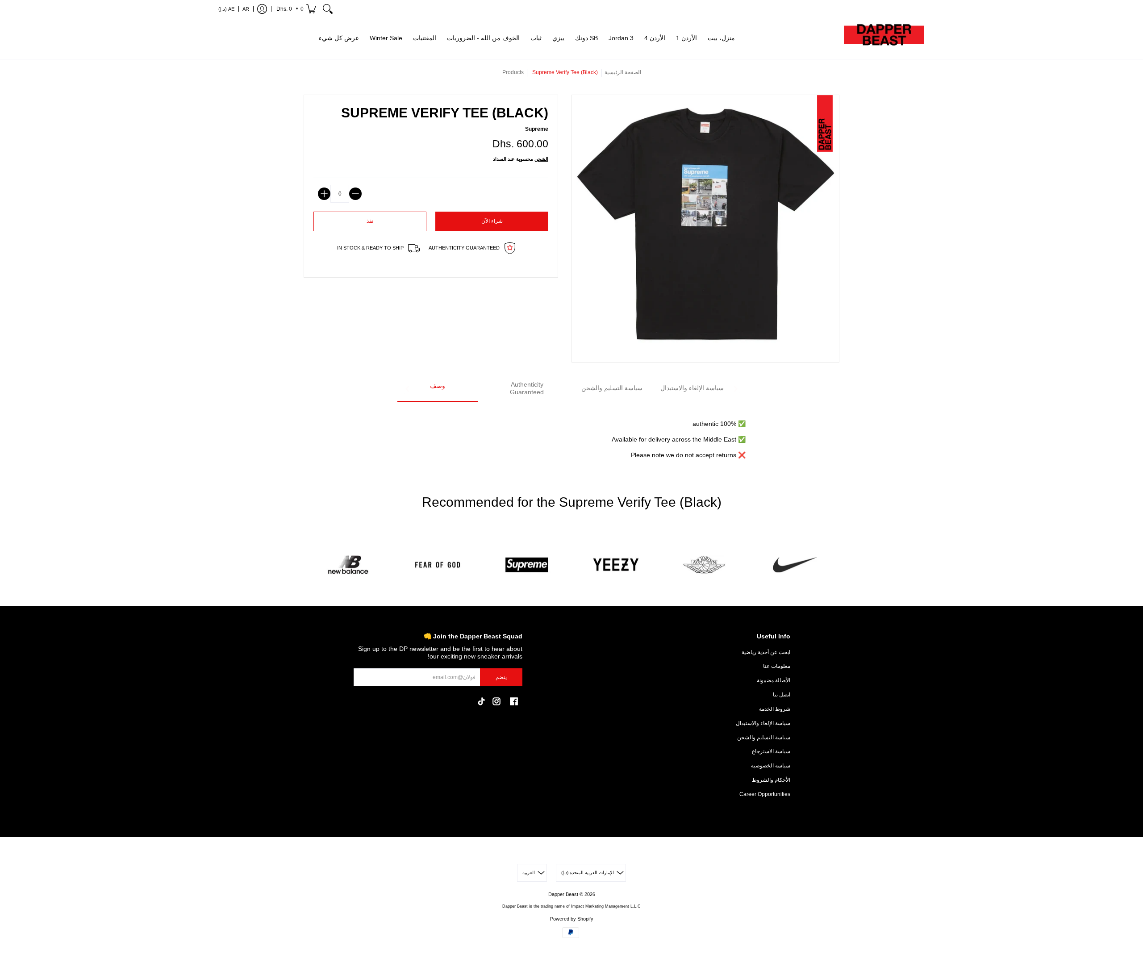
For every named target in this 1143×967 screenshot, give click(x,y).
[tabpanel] (571, 434)
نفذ (370, 221)
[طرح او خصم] (355, 194)
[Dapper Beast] (884, 38)
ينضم (501, 677)
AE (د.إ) (226, 9)
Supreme (536, 129)
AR (245, 9)
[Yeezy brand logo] (616, 565)
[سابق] (407, 389)
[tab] (437, 389)
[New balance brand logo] (348, 565)
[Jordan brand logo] (705, 565)
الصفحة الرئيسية (623, 72)
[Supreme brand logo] (527, 565)
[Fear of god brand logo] (437, 565)
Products (513, 72)
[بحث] (327, 9)
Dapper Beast (563, 894)
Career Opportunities (764, 794)
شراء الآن (492, 221)
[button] (295, 9)
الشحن (541, 159)
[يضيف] (324, 194)
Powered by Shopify (571, 918)
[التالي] (735, 389)
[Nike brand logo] (795, 565)
